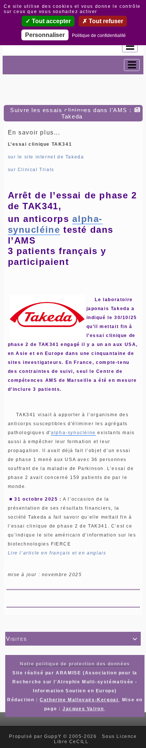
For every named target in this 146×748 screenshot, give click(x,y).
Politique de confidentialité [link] (99, 35)
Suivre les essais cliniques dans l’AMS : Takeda (70, 113)
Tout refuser (105, 21)
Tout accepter (50, 21)
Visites (72, 639)
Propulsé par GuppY (36, 736)
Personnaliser (45, 35)
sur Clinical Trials (31, 169)
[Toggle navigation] (130, 46)
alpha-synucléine (55, 224)
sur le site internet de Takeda (46, 157)
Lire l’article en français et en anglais (57, 553)
